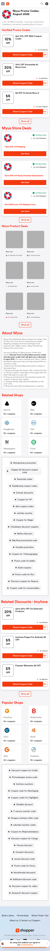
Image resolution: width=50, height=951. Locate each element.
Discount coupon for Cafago (24, 838)
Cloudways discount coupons (24, 527)
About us (14, 920)
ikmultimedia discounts (24, 873)
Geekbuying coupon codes (24, 486)
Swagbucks (8, 429)
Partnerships (23, 915)
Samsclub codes (24, 479)
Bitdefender (36, 717)
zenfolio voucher (24, 513)
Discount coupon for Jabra (24, 886)
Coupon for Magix (24, 520)
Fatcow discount (24, 845)
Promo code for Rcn (24, 574)
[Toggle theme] (47, 3)
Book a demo (8, 915)
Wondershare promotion (24, 463)
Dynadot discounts (25, 852)
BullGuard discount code (24, 879)
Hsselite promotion (25, 547)
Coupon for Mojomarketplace (24, 832)
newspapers (9, 449)
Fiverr (33, 449)
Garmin (6, 410)
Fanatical (7, 717)
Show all (25, 121)
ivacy (5, 737)
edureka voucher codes (24, 825)
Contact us (25, 920)
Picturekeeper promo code (24, 777)
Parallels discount (24, 804)
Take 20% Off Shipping (15, 147)
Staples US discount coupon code (24, 471)
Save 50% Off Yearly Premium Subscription (24, 176)
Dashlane (34, 756)
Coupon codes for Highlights (24, 798)
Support (36, 920)
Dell (32, 429)
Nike (32, 410)
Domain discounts (24, 493)
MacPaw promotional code (24, 540)
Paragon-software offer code (24, 818)
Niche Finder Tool (40, 915)
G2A (5, 756)
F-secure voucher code (24, 811)
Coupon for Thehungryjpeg (24, 554)
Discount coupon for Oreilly (24, 770)
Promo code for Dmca (24, 866)
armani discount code (24, 859)
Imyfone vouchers (24, 784)
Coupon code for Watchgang (24, 791)
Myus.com (9, 251)
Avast (33, 737)
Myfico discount (24, 534)
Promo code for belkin (24, 561)
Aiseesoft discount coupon (24, 893)
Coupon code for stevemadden (24, 588)
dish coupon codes (24, 506)
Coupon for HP (24, 500)
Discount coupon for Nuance (24, 581)
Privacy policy (27, 935)
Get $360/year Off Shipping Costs (20, 204)
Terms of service (39, 935)
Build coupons (24, 568)
